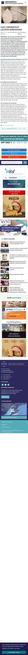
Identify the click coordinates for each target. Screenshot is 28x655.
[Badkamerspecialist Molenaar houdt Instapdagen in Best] (4, 244)
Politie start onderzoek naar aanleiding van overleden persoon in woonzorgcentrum (18, 282)
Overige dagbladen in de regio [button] (9, 417)
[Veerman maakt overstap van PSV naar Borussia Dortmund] (4, 251)
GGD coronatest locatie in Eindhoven (13, 61)
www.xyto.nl (6, 378)
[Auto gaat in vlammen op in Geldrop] (4, 270)
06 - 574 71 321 (20, 142)
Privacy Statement (6, 427)
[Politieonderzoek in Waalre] (4, 276)
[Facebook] (2, 384)
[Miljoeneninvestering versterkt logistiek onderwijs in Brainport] (4, 264)
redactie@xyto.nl (7, 377)
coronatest (7, 125)
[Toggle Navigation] (25, 2)
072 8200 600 (6, 375)
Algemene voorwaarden (7, 422)
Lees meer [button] (17, 648)
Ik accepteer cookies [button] (14, 652)
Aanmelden (5, 397)
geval (12, 125)
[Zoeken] (25, 162)
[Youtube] (5, 384)
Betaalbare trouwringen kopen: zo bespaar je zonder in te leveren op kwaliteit (19, 256)
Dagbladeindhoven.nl (11, 2)
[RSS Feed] (8, 384)
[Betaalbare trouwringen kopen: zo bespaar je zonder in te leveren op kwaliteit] (4, 257)
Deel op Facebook (15, 150)
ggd (3, 125)
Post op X (15, 153)
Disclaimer (4, 424)
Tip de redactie (15, 157)
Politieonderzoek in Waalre (17, 274)
